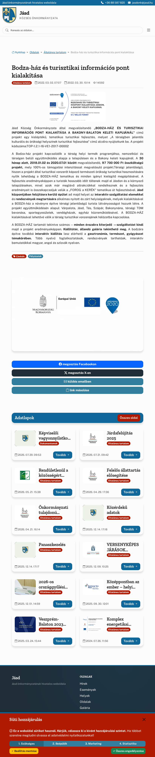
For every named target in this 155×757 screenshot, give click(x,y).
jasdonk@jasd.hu (142, 2)
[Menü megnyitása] (148, 30)
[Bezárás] (144, 719)
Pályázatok (35, 256)
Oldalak (34, 52)
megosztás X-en (79, 373)
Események (88, 690)
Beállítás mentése (25, 750)
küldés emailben (79, 381)
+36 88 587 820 (115, 2)
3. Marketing (93, 743)
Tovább (61, 455)
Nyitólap (19, 52)
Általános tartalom (55, 52)
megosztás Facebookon (79, 364)
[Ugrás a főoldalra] (9, 15)
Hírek (83, 683)
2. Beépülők (60, 743)
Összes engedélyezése (129, 750)
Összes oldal (129, 418)
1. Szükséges (27, 743)
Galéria (85, 708)
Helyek (85, 696)
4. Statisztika (127, 743)
